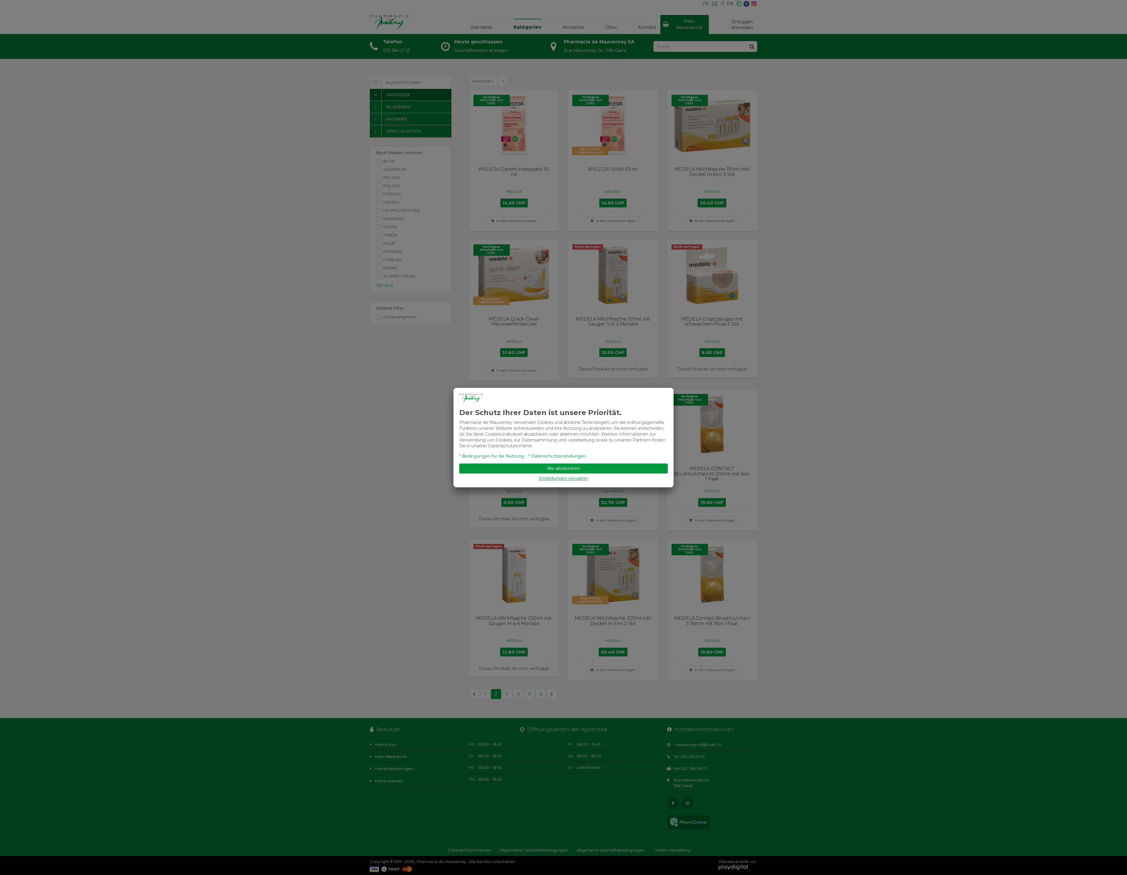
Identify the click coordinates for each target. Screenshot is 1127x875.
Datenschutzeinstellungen (558, 456)
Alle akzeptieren (563, 468)
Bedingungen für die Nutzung (493, 456)
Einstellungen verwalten (563, 478)
